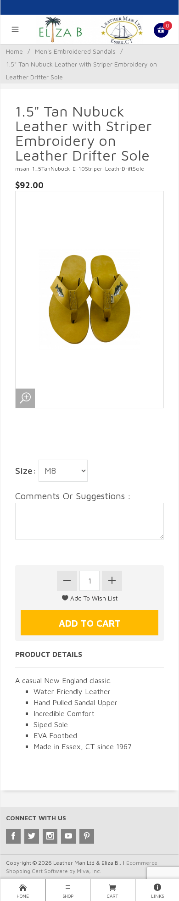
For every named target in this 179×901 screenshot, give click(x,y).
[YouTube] (68, 836)
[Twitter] (31, 836)
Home (14, 51)
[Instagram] (50, 836)
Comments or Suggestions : (73, 495)
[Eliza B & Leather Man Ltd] (90, 29)
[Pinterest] (86, 836)
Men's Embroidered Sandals (75, 51)
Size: (25, 470)
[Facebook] (13, 836)
